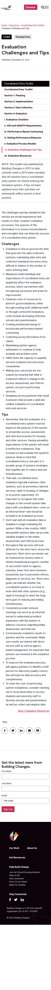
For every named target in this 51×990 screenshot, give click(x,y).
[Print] (38, 730)
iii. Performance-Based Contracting (23, 132)
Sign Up (8, 809)
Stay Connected (16, 878)
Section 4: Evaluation (15, 113)
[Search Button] (42, 7)
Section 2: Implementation (18, 101)
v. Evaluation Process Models (20, 144)
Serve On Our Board (18, 881)
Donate (30, 7)
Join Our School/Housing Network (24, 872)
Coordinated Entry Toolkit (32, 25)
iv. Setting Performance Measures (22, 138)
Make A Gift (14, 875)
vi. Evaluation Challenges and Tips (23, 150)
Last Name (7, 783)
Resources (14, 25)
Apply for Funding (17, 884)
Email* (4, 795)
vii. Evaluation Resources (18, 156)
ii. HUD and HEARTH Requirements (23, 125)
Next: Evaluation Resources (33, 711)
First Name (7, 771)
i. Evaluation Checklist (16, 119)
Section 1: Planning (14, 95)
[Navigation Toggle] (46, 7)
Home (4, 25)
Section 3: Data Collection (18, 107)
